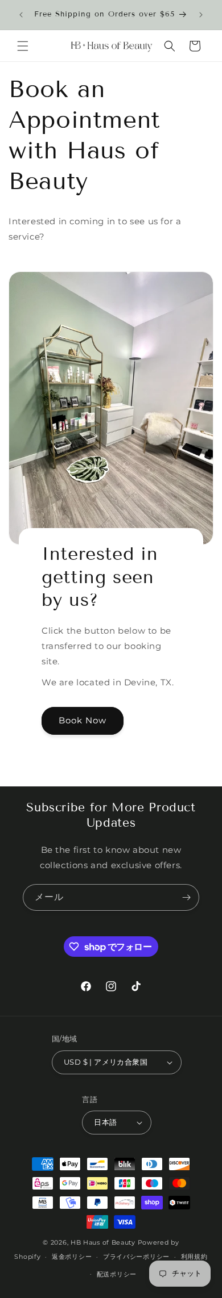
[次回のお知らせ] (200, 14)
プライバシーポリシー (136, 1257)
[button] (22, 46)
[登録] (186, 897)
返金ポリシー (72, 1257)
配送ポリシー (117, 1274)
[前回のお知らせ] (21, 14)
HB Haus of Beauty (103, 1242)
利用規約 (194, 1257)
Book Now (82, 720)
